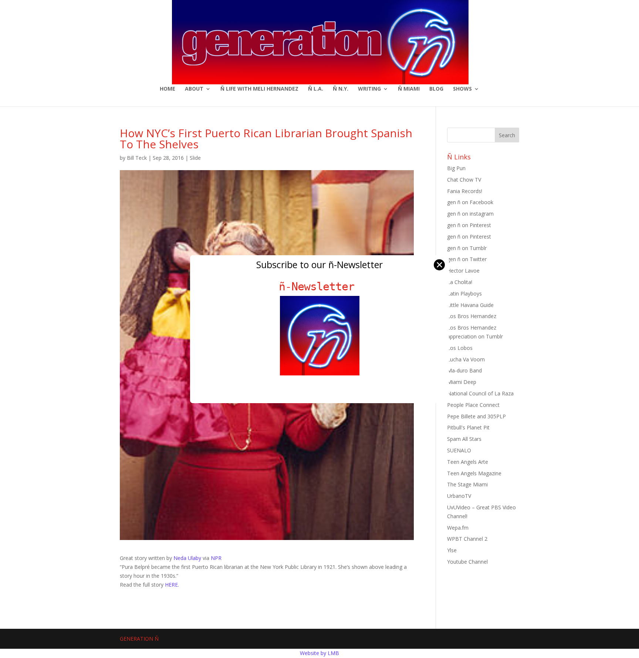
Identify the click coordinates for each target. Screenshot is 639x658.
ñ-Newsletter (320, 286)
